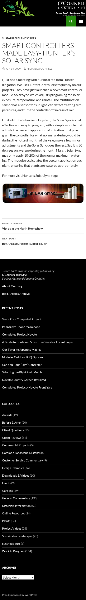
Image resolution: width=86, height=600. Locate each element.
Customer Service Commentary (22, 460)
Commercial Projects (16, 445)
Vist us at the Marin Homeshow (22, 226)
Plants (6, 521)
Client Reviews (11, 437)
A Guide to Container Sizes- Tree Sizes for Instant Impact (38, 342)
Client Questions (13, 430)
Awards (7, 415)
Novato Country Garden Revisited (24, 380)
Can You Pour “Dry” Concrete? (22, 364)
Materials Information (16, 505)
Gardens (7, 490)
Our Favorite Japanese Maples (21, 349)
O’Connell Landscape (14, 274)
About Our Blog (12, 286)
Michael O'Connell (39, 68)
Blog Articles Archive (16, 293)
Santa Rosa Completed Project (21, 319)
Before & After (11, 422)
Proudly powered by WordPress (19, 594)
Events (6, 483)
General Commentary (16, 498)
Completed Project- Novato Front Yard (27, 387)
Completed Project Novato (19, 334)
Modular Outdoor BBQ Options (22, 357)
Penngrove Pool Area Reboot (21, 327)
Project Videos (11, 528)
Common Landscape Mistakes (21, 453)
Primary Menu (81, 21)
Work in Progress (13, 551)
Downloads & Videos (15, 475)
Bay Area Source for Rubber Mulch (24, 241)
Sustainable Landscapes (19, 38)
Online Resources (13, 513)
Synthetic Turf (11, 543)
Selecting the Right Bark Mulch (22, 372)
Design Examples (13, 468)
